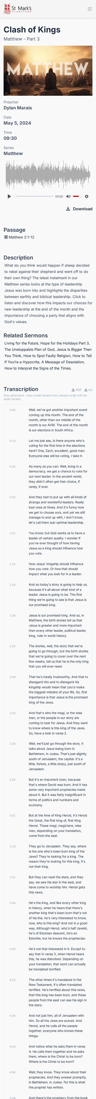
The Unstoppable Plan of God (29, 349)
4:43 (13, 1046)
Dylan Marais (18, 108)
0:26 (13, 466)
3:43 (13, 903)
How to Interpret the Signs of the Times (37, 368)
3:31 (13, 877)
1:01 (13, 533)
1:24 (13, 584)
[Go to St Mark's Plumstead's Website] (17, 9)
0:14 (13, 440)
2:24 (13, 713)
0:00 (13, 410)
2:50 (13, 779)
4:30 (13, 1015)
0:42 (13, 497)
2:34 (13, 743)
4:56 (13, 1072)
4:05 (13, 949)
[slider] (34, 196)
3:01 (13, 815)
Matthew (13, 153)
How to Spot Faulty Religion (46, 355)
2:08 (13, 677)
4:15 (13, 980)
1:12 (13, 564)
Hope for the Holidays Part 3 (64, 343)
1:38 (13, 615)
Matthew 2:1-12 (21, 237)
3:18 (13, 846)
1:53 (13, 646)
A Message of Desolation (63, 362)
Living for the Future (21, 343)
